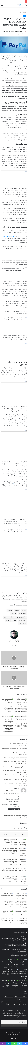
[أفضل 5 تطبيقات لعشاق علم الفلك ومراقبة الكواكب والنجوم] (22, 871)
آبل (19, 996)
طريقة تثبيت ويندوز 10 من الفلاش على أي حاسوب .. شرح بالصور (10, 878)
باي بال (16, 610)
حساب (11, 617)
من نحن (14, 1034)
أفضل (11, 996)
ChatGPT (24, 996)
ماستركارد (22, 623)
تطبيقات (5, 999)
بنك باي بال (22, 613)
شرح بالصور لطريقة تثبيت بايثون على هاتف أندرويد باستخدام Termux (9, 861)
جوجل (25, 1001)
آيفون (16, 996)
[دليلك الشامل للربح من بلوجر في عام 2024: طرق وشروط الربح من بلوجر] (23, 963)
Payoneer (15, 484)
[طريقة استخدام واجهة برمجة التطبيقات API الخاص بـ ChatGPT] (7, 701)
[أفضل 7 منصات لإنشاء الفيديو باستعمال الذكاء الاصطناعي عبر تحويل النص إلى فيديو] (22, 853)
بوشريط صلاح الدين (20, 31)
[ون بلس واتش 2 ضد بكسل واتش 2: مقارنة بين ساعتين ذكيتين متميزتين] (14, 984)
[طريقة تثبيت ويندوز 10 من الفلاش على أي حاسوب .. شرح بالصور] (22, 880)
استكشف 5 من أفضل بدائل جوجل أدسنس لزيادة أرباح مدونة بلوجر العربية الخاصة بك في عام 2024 (21, 903)
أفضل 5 (6, 996)
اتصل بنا (9, 1034)
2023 (24, 610)
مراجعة (24, 1004)
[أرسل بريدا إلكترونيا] (15, 31)
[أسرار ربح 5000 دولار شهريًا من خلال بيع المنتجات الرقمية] (7, 896)
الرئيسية (23, 12)
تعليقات (5, 834)
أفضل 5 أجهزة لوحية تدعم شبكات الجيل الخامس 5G (7, 919)
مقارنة (19, 1004)
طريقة (13, 620)
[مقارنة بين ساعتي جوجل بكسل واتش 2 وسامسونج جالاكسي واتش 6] (5, 984)
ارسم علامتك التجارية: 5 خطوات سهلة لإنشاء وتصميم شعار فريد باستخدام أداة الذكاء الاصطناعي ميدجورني (8, 728)
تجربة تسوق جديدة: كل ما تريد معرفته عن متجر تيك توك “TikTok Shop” (21, 725)
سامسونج (19, 1001)
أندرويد (19, 999)
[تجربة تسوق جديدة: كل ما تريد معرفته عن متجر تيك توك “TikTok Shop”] (21, 719)
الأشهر (23, 834)
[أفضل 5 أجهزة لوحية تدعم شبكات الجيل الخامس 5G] (7, 913)
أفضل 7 (24, 999)
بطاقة (9, 610)
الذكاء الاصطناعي (12, 999)
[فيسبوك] (15, 645)
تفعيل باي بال (21, 617)
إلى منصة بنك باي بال (9, 236)
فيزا (7, 620)
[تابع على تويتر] (16, 31)
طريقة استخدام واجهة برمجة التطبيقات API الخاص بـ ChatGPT (8, 708)
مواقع (19, 12)
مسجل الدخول (17, 828)
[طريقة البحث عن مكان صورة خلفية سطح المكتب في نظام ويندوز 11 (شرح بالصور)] (22, 843)
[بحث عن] (26, 5)
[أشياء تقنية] (18, 5)
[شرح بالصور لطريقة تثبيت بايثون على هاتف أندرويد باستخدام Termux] (22, 863)
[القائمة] (2, 5)
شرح (5, 617)
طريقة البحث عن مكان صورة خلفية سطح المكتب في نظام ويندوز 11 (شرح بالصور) (10, 841)
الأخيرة (14, 834)
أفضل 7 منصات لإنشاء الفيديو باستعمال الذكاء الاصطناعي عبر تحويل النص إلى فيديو (9, 850)
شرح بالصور (22, 620)
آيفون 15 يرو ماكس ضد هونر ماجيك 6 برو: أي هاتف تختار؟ (21, 920)
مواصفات (14, 1004)
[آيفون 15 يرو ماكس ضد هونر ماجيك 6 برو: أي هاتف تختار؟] (21, 913)
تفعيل (13, 613)
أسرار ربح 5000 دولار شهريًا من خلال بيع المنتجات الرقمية (8, 902)
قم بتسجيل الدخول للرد (14, 809)
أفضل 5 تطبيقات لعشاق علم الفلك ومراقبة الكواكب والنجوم (9, 869)
